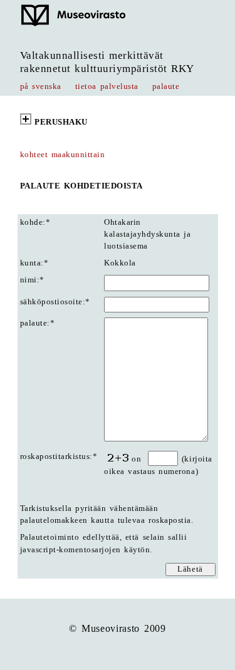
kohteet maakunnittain (62, 154)
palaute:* (37, 323)
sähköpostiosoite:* (55, 301)
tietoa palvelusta (106, 86)
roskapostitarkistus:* (59, 456)
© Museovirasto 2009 (117, 628)
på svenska (40, 86)
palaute (166, 86)
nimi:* (32, 280)
